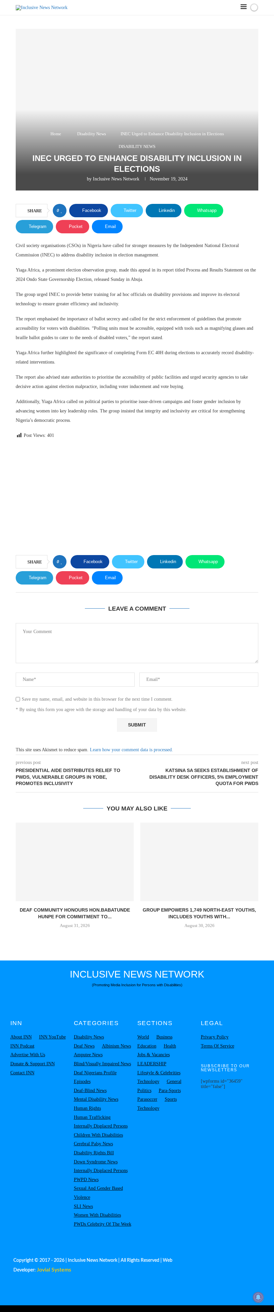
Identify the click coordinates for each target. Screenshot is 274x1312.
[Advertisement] (137, 498)
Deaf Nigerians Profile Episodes (95, 1077)
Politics (144, 1090)
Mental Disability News (96, 1099)
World (143, 1036)
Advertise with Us (27, 1054)
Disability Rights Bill (94, 1152)
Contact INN (22, 1072)
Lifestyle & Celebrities (158, 1072)
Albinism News (116, 1046)
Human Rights (87, 1108)
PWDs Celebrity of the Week (102, 1224)
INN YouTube (52, 1036)
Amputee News (88, 1054)
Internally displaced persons (101, 1126)
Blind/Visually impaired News (102, 1063)
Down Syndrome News (96, 1161)
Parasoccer (147, 1099)
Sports (171, 1099)
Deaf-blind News (90, 1090)
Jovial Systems (54, 1269)
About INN (21, 1036)
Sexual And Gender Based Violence (98, 1193)
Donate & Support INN (32, 1063)
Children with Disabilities (98, 1135)
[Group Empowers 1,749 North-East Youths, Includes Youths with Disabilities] (199, 862)
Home (55, 133)
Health (170, 1046)
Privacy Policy (215, 1036)
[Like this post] (61, 210)
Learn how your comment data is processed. (131, 749)
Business (164, 1036)
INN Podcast (22, 1046)
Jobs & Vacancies (153, 1054)
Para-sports (170, 1090)
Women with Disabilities (97, 1215)
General (174, 1081)
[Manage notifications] (258, 1297)
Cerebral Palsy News (93, 1143)
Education (146, 1046)
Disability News (91, 133)
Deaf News (84, 1046)
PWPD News (86, 1179)
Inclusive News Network (116, 178)
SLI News (83, 1206)
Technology (148, 1081)
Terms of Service (217, 1046)
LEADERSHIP (151, 1063)
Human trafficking (92, 1117)
